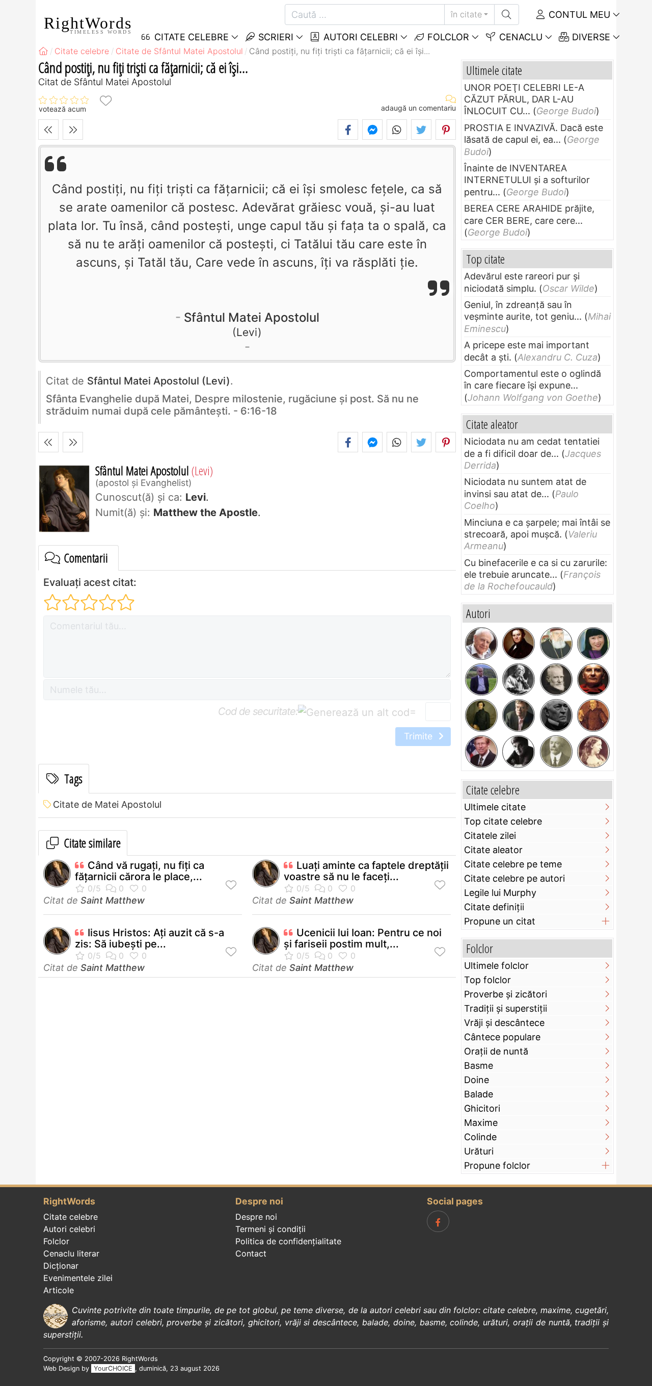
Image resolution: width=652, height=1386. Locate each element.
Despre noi (256, 1217)
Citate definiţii (494, 907)
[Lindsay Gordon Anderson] (593, 679)
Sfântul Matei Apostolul (251, 324)
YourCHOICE (113, 1368)
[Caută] (506, 14)
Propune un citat (499, 921)
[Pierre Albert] (481, 679)
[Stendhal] (518, 643)
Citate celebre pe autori (514, 878)
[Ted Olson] (481, 751)
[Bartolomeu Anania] (556, 643)
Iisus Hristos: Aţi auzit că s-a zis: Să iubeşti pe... (149, 938)
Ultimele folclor (496, 965)
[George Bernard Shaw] (556, 679)
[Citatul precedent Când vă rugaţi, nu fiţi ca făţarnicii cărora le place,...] (48, 129)
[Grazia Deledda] (518, 679)
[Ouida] (593, 751)
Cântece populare (502, 1037)
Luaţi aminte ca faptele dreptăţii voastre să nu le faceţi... (366, 871)
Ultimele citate (495, 807)
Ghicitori (482, 1108)
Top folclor (487, 979)
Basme (478, 1065)
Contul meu (578, 14)
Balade (478, 1094)
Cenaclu (519, 37)
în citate (466, 14)
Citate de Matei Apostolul (107, 804)
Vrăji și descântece (504, 1022)
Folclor (447, 37)
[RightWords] (43, 51)
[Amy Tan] (593, 643)
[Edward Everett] (556, 715)
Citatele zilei (490, 835)
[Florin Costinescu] (518, 751)
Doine (476, 1079)
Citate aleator (493, 849)
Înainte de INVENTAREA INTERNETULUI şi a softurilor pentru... (527, 180)
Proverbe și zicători (505, 994)
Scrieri (274, 37)
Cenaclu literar (71, 1253)
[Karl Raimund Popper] (481, 643)
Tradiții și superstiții (505, 1008)
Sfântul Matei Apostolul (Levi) (158, 381)
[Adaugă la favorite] (105, 100)
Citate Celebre (190, 37)
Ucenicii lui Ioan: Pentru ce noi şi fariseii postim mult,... (363, 938)
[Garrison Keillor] (518, 715)
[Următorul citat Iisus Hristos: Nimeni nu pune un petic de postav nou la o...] (73, 129)
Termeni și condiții (270, 1229)
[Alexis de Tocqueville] (481, 715)
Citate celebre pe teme (513, 864)
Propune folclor (497, 1165)
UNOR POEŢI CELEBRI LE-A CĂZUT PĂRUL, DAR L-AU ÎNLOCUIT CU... (524, 99)
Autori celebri (359, 37)
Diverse (589, 37)
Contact (250, 1253)
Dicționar (60, 1266)
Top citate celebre (503, 821)
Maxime (481, 1122)
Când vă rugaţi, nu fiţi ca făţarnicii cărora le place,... (139, 871)
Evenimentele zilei (78, 1278)
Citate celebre (70, 1217)
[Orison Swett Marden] (556, 751)
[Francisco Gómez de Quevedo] (593, 715)
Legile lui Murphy (500, 892)
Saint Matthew (112, 900)
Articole (58, 1290)
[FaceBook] (438, 1221)
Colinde (480, 1137)
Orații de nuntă (496, 1051)
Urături (479, 1151)
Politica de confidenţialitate (288, 1241)
